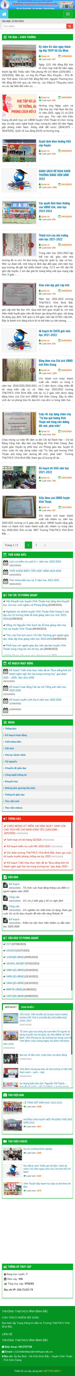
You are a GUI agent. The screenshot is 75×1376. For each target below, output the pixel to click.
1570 (39, 1190)
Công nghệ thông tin (16, 775)
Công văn (14, 897)
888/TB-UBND (14, 989)
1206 (54, 187)
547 (54, 59)
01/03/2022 (66, 340)
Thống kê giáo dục (15, 794)
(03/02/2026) (48, 840)
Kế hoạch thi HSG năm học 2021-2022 (54, 470)
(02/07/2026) (26, 1024)
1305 (39, 1153)
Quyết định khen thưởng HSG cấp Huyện (55, 143)
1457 (39, 1126)
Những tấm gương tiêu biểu (20, 788)
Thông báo (10, 728)
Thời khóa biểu (13, 741)
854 (54, 219)
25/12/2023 (66, 184)
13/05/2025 (66, 56)
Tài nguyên (11, 761)
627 (54, 510)
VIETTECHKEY (52, 1371)
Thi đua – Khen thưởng (22, 37)
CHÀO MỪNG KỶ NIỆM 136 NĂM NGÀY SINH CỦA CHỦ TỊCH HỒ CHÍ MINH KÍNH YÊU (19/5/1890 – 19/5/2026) (35, 830)
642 (54, 100)
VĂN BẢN (13, 877)
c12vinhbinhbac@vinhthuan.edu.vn (33, 1351)
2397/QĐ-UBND (15, 996)
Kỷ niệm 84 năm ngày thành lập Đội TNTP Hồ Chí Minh (55, 49)
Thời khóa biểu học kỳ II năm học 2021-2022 (34, 580)
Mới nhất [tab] (11, 1007)
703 (54, 294)
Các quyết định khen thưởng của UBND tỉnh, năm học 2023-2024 (54, 207)
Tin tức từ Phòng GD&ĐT (23, 595)
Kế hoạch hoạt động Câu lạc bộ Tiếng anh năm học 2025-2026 (37, 688)
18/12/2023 (66, 216)
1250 (54, 373)
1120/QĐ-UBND (15, 957)
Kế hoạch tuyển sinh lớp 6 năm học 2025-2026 (35, 699)
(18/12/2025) (57, 846)
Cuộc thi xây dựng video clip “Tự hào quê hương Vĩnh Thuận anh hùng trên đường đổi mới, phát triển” (55, 420)
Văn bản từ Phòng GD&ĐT (23, 938)
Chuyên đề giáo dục (16, 768)
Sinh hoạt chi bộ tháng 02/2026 (24, 839)
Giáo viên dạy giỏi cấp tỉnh (54, 285)
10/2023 (10, 950)
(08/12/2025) (57, 856)
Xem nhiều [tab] (27, 1007)
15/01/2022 (66, 477)
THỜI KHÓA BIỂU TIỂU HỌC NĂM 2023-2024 (35, 570)
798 (54, 481)
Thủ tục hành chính (15, 755)
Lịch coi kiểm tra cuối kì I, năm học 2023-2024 (35, 561)
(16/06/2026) (9, 1048)
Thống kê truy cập (19, 1267)
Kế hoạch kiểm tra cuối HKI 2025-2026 (28, 846)
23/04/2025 (66, 97)
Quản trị (45, 56)
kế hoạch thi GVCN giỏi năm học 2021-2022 (54, 333)
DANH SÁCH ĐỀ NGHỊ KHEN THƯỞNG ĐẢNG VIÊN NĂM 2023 (54, 175)
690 (54, 248)
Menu (11, 722)
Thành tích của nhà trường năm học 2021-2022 (53, 237)
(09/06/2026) (26, 1059)
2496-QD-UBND (15, 970)
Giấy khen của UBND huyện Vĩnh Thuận (54, 500)
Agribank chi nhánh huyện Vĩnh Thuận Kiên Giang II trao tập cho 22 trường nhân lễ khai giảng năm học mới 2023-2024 (36, 615)
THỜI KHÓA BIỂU (17, 555)
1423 (39, 1176)
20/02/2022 (66, 370)
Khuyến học (11, 781)
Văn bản (9, 748)
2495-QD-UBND (15, 976)
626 (54, 434)
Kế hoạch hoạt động (20, 663)
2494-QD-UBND (15, 983)
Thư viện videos (13, 808)
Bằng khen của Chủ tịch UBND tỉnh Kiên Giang (56, 362)
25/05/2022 (66, 245)
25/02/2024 (66, 151)
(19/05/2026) (22, 833)
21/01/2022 (66, 431)
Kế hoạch (14, 884)
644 (54, 154)
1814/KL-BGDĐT (15, 963)
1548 (39, 1106)
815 (54, 343)
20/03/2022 (66, 291)
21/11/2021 (67, 507)
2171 (9, 944)
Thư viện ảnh (12, 801)
